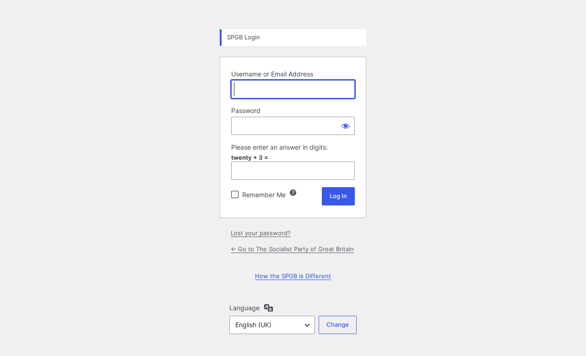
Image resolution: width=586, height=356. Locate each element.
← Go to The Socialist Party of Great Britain (292, 249)
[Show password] (345, 126)
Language (244, 308)
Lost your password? (261, 233)
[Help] (293, 192)
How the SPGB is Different (293, 276)
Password (245, 110)
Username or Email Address (272, 74)
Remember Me (264, 195)
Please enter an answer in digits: (279, 147)
